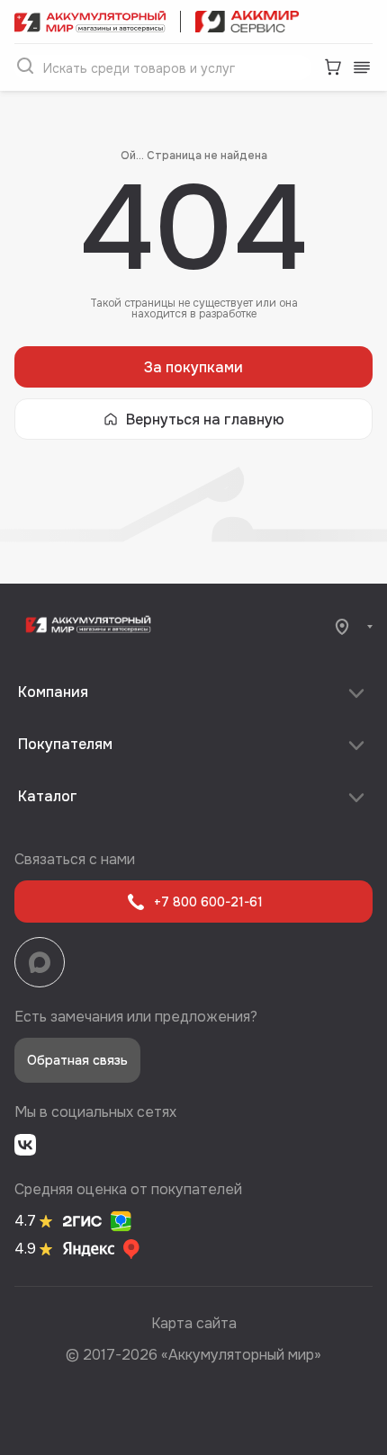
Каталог (47, 796)
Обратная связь (77, 1060)
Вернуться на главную (205, 419)
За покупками (193, 367)
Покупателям (65, 744)
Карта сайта (194, 1323)
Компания (53, 692)
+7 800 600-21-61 (208, 902)
